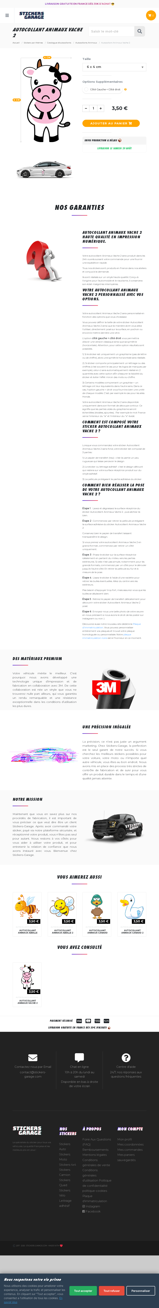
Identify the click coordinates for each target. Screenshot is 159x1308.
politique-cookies (94, 1191)
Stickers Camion (64, 1172)
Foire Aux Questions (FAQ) (96, 1142)
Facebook (92, 1211)
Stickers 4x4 (67, 1164)
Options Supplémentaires (102, 82)
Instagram (92, 1206)
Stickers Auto (64, 1146)
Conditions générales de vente (96, 1162)
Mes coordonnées (130, 1144)
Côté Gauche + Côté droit (105, 89)
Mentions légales (94, 1155)
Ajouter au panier (109, 123)
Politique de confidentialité (96, 1183)
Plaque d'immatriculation (94, 1198)
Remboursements (95, 1150)
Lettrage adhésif (65, 1203)
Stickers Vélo (64, 1193)
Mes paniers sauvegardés (126, 1157)
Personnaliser (140, 1290)
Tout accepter (83, 1290)
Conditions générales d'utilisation (90, 1175)
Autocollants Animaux (27, 927)
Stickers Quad (64, 1182)
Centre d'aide (126, 1067)
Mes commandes (130, 1150)
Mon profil (124, 1139)
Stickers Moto (64, 1157)
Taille (86, 59)
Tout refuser (112, 1290)
